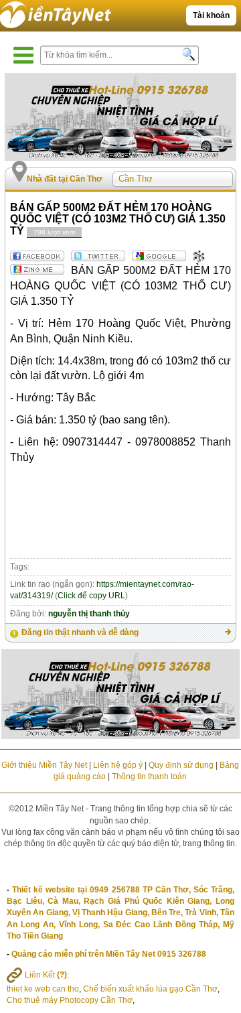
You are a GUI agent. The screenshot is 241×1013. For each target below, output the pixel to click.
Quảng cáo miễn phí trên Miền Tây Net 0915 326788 (108, 954)
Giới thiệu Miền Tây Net (44, 765)
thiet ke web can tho (43, 989)
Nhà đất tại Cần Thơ (64, 179)
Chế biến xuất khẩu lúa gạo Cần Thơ (150, 989)
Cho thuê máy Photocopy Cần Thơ (70, 1000)
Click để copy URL (91, 595)
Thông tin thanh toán (149, 776)
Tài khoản (211, 15)
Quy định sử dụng (181, 765)
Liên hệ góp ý (118, 765)
